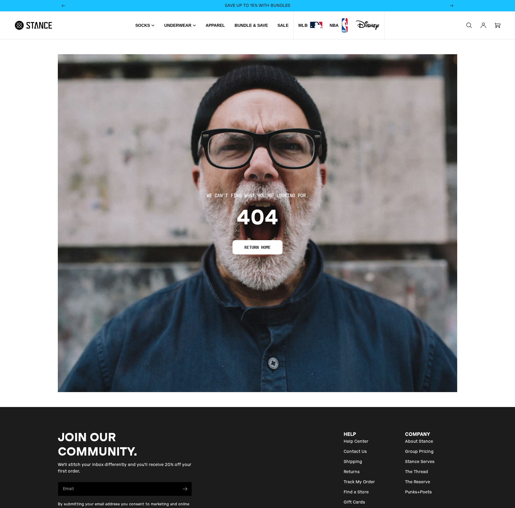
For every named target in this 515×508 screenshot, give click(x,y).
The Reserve (417, 482)
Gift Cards (354, 502)
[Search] (469, 25)
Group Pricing (419, 452)
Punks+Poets (418, 492)
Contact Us (355, 452)
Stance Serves (420, 462)
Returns (352, 472)
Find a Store (356, 492)
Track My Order (359, 482)
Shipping (353, 462)
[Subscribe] (185, 489)
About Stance (419, 441)
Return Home (257, 247)
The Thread (416, 472)
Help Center (356, 441)
